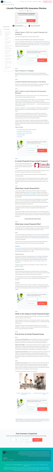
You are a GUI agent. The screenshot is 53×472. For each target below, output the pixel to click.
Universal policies (19, 248)
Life (20, 1)
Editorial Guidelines (19, 419)
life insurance (27, 107)
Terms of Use (33, 22)
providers (43, 181)
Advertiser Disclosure (6, 26)
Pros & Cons (19, 136)
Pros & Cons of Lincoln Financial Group (8, 67)
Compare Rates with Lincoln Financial (32, 218)
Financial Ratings (21, 134)
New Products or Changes (8, 38)
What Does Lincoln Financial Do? (8, 56)
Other (31, 1)
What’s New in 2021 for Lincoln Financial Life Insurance (8, 33)
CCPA (28, 465)
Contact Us (11, 459)
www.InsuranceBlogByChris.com (18, 464)
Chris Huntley (20, 25)
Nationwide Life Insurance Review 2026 (26, 394)
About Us (4, 459)
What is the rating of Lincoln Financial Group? (8, 63)
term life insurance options (38, 234)
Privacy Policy (42, 464)
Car (25, 1)
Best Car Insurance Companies (9, 4)
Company (5, 458)
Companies (39, 1)
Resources (34, 1)
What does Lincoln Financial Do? (24, 131)
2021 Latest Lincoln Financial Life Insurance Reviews (8, 47)
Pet (28, 1)
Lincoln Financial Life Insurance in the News (8, 42)
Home (23, 1)
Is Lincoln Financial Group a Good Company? (8, 52)
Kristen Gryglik (37, 25)
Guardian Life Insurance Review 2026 (39, 394)
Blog (7, 459)
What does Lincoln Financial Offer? (8, 59)
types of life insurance (31, 192)
